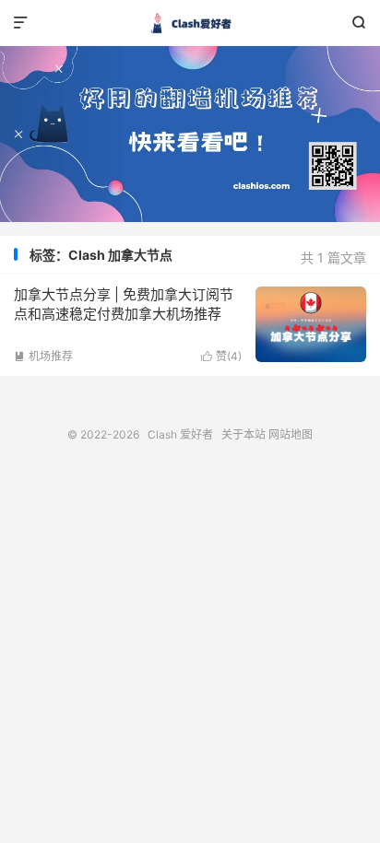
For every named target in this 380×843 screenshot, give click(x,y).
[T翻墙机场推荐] (190, 134)
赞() (221, 356)
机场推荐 (43, 356)
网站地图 (290, 434)
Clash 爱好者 (189, 23)
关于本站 (243, 434)
